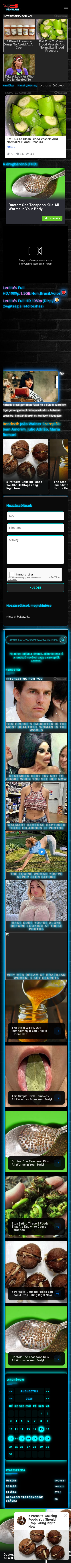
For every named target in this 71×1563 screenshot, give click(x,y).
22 (41, 1438)
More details (52, 218)
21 (34, 1438)
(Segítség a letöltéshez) (23, 306)
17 (11, 1438)
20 (28, 1438)
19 (21, 1438)
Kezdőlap (8, 85)
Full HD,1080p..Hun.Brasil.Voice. (32, 290)
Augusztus (29, 1391)
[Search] (63, 640)
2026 (29, 1398)
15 (41, 1429)
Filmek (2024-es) (27, 85)
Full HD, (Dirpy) (29, 300)
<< (11, 1391)
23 (47, 1438)
